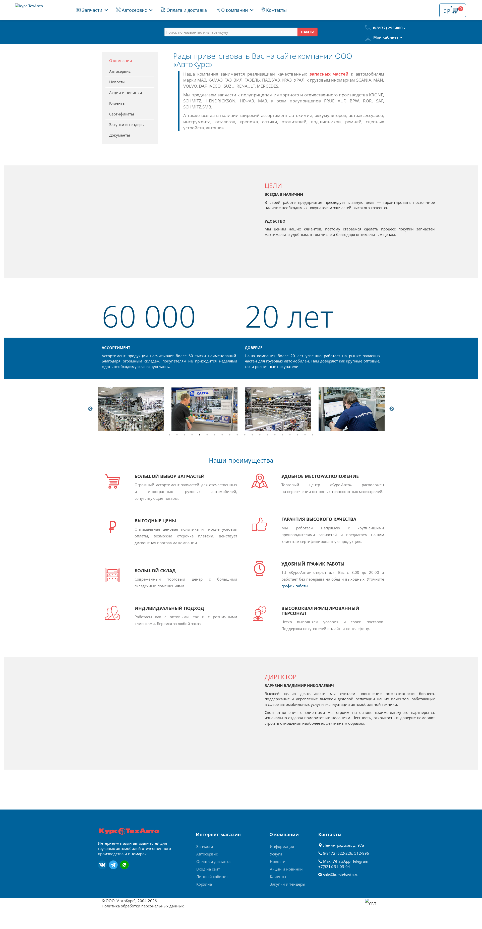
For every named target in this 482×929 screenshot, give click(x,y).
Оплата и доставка (186, 10)
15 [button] (274, 434)
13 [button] (259, 434)
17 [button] (289, 434)
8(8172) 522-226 (337, 853)
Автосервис (133, 10)
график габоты (294, 585)
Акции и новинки (125, 92)
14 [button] (267, 434)
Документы (119, 135)
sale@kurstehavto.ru (340, 874)
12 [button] (252, 434)
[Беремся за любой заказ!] (352, 409)
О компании (234, 10)
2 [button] (176, 434)
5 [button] (199, 434)
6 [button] (207, 434)
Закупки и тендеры (127, 124)
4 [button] (192, 434)
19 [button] (305, 434)
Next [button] (391, 408)
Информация (282, 846)
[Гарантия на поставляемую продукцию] (278, 409)
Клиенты (117, 103)
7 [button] (214, 434)
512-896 (361, 853)
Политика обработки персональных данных (143, 905)
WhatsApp (341, 861)
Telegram (360, 861)
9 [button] (229, 434)
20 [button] (312, 434)
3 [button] (184, 434)
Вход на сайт (208, 869)
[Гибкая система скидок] (204, 409)
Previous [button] (90, 408)
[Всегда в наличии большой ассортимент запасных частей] (131, 409)
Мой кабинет (386, 37)
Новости (117, 81)
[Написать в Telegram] (113, 864)
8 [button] (222, 434)
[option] (131, 409)
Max (327, 861)
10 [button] (237, 434)
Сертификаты (121, 113)
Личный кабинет (212, 876)
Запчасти (91, 10)
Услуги (276, 853)
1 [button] (169, 434)
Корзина (204, 884)
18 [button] (297, 434)
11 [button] (244, 434)
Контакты (276, 10)
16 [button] (282, 434)
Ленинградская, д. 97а (343, 845)
